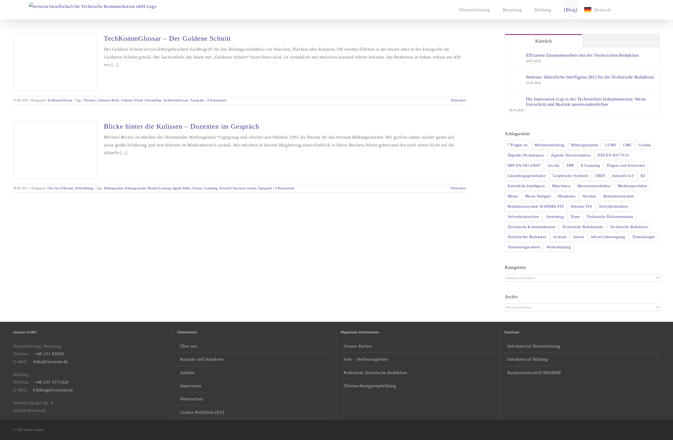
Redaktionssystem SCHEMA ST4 (536, 206)
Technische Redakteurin (582, 226)
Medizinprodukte (632, 186)
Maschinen (561, 186)
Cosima (644, 145)
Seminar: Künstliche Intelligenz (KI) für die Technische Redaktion (590, 77)
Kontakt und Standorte (201, 359)
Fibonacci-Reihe (108, 100)
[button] (636, 9)
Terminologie (643, 236)
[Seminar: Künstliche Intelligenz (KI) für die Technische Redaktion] (516, 78)
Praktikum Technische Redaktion (375, 372)
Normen (589, 196)
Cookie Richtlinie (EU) (202, 412)
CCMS (610, 145)
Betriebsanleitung (549, 145)
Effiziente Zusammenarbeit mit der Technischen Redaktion (582, 55)
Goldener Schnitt (132, 100)
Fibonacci (90, 100)
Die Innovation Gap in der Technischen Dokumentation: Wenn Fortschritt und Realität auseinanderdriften (586, 102)
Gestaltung (210, 188)
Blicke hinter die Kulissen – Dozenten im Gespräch (181, 126)
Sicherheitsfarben (613, 206)
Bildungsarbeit (113, 188)
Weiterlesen (458, 100)
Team (575, 216)
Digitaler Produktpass (526, 155)
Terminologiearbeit (524, 247)
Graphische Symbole (570, 175)
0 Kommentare (217, 100)
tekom (578, 236)
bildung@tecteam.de (53, 389)
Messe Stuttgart (538, 196)
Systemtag (554, 216)
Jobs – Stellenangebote (366, 359)
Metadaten (566, 196)
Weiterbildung (84, 188)
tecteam (251, 188)
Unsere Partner (358, 346)
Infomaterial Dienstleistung (533, 346)
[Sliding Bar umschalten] (625, 9)
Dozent (197, 188)
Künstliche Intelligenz (526, 186)
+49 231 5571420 (52, 382)
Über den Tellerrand (60, 188)
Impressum (190, 385)
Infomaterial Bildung (527, 359)
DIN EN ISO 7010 (613, 155)
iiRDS (600, 175)
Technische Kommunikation (531, 226)
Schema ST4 (581, 206)
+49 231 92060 (49, 353)
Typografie (197, 100)
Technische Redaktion (629, 226)
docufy (554, 165)
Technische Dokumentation (610, 216)
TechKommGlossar (60, 100)
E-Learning (590, 165)
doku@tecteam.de (50, 361)
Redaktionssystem (618, 196)
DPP (570, 165)
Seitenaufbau (153, 100)
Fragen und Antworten (626, 165)
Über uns (188, 346)
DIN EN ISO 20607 (524, 165)
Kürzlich (543, 41)
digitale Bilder (181, 188)
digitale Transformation (571, 155)
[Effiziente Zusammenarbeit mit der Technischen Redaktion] (516, 56)
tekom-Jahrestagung (608, 236)
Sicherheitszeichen (523, 216)
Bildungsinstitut (135, 188)
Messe (513, 196)
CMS (627, 145)
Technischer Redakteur (527, 236)
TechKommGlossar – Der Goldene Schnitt (167, 38)
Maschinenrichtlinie (594, 186)
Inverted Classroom (232, 188)
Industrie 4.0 (623, 175)
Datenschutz (192, 398)
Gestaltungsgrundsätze (527, 175)
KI (643, 175)
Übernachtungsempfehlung (370, 385)
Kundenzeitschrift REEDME (534, 372)
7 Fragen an (518, 145)
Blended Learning (159, 188)
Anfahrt (187, 372)
